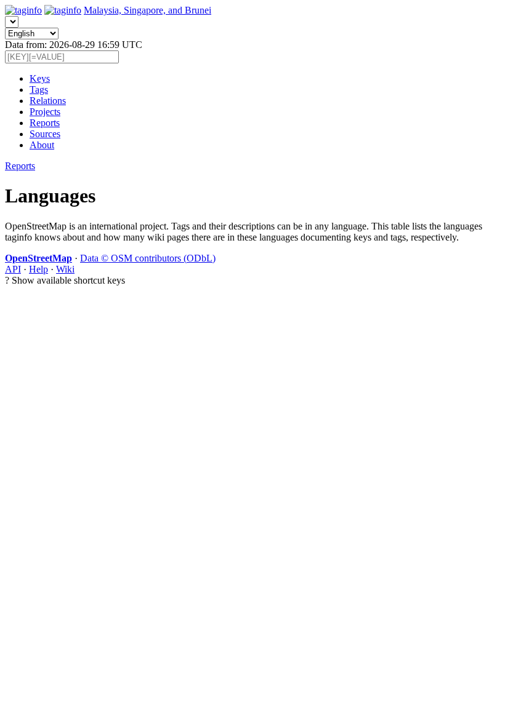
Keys (40, 78)
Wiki (65, 269)
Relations (48, 100)
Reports (45, 123)
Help (38, 269)
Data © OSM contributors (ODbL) (148, 258)
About (42, 145)
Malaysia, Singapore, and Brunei (147, 10)
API (13, 269)
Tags (39, 89)
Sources (45, 134)
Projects (45, 111)
